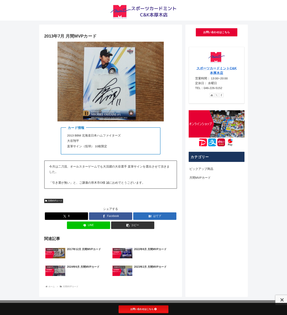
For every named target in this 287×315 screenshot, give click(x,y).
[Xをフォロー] (216, 95)
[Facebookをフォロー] (221, 95)
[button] (132, 225)
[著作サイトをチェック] (212, 95)
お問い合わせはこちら (216, 32)
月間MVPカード (55, 201)
